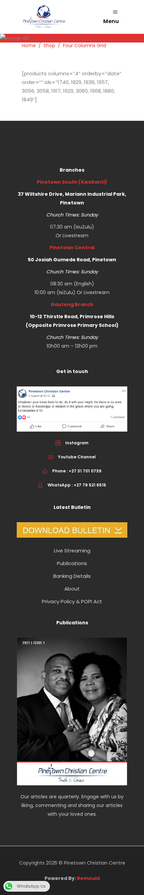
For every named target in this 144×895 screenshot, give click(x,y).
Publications (72, 563)
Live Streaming (72, 550)
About (72, 588)
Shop (49, 45)
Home (29, 45)
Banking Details (72, 575)
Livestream (75, 235)
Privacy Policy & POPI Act (72, 601)
